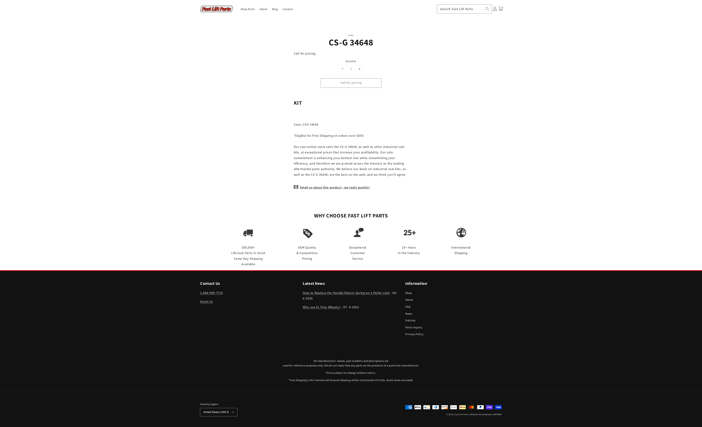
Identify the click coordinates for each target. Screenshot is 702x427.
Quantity (351, 61)
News (408, 313)
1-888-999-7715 (211, 293)
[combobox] (464, 9)
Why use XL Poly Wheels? (322, 307)
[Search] (487, 9)
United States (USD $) (216, 412)
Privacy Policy (414, 334)
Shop (408, 293)
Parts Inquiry (413, 327)
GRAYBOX (497, 414)
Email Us (206, 301)
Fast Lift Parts (461, 414)
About (409, 299)
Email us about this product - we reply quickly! (335, 187)
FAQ (407, 306)
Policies (410, 320)
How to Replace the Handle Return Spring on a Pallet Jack (346, 293)
